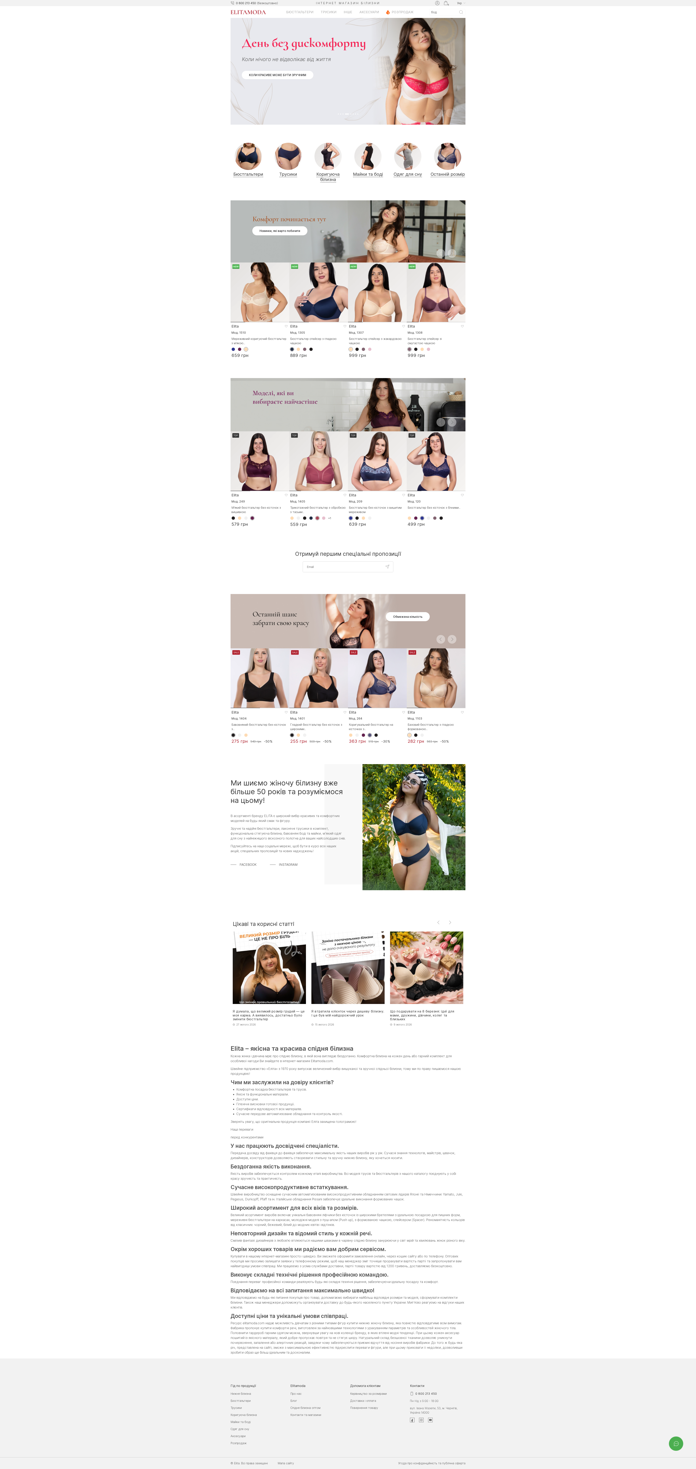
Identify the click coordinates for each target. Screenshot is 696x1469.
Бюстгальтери (299, 12)
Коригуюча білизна (244, 1415)
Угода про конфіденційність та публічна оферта (431, 1463)
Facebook (248, 762)
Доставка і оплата (363, 1401)
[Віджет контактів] (676, 1443)
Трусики (328, 12)
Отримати (387, 464)
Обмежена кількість (407, 514)
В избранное (286, 224)
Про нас (296, 1393)
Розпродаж (402, 12)
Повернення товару (364, 1408)
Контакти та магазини (305, 1415)
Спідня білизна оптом (305, 1408)
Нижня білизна (241, 1393)
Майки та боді (241, 1422)
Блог (293, 1401)
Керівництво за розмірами (368, 1393)
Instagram (288, 762)
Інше (348, 12)
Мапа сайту (286, 1463)
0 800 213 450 (246, 3)
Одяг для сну (240, 1429)
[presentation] (440, 151)
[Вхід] (437, 3)
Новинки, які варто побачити (280, 128)
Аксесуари (369, 12)
